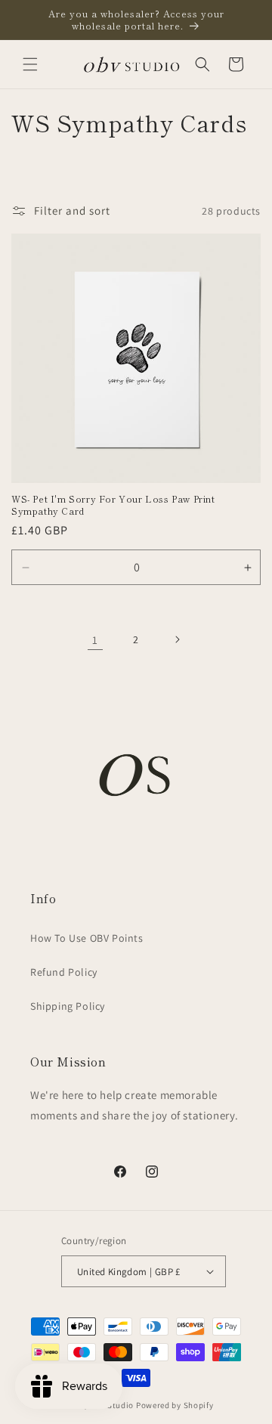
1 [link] (95, 640)
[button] (30, 64)
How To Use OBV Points (87, 938)
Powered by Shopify (175, 1405)
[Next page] (176, 639)
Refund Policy (63, 972)
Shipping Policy (67, 1006)
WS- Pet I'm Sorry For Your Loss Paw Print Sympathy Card (113, 504)
